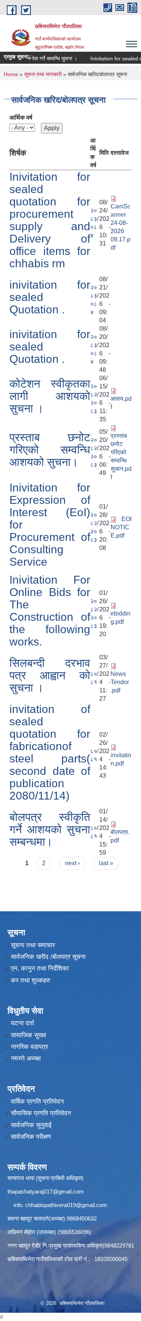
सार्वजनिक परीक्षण (31, 1136)
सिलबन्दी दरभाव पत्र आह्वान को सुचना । (49, 675)
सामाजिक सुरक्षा (28, 1035)
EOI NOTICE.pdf (121, 527)
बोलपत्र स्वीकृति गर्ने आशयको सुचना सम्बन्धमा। (49, 829)
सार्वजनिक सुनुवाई (31, 1125)
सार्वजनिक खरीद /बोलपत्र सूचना (48, 956)
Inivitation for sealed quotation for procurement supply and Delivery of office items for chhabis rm (49, 220)
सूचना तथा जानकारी (43, 74)
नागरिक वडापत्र (29, 1046)
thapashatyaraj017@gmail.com (46, 1191)
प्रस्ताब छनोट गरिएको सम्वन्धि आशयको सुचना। (49, 449)
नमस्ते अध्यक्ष (26, 1058)
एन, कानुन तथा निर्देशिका (40, 968)
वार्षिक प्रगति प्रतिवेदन (37, 1101)
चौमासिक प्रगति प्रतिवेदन (41, 1113)
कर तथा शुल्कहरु (30, 980)
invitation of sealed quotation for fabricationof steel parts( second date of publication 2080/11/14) (49, 752)
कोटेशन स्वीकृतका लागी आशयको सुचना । (49, 396)
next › (72, 863)
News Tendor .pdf (120, 682)
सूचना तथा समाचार (33, 945)
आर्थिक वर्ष (20, 117)
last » (106, 863)
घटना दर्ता (22, 1023)
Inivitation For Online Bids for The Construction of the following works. (49, 611)
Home (11, 74)
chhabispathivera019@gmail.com (66, 1205)
